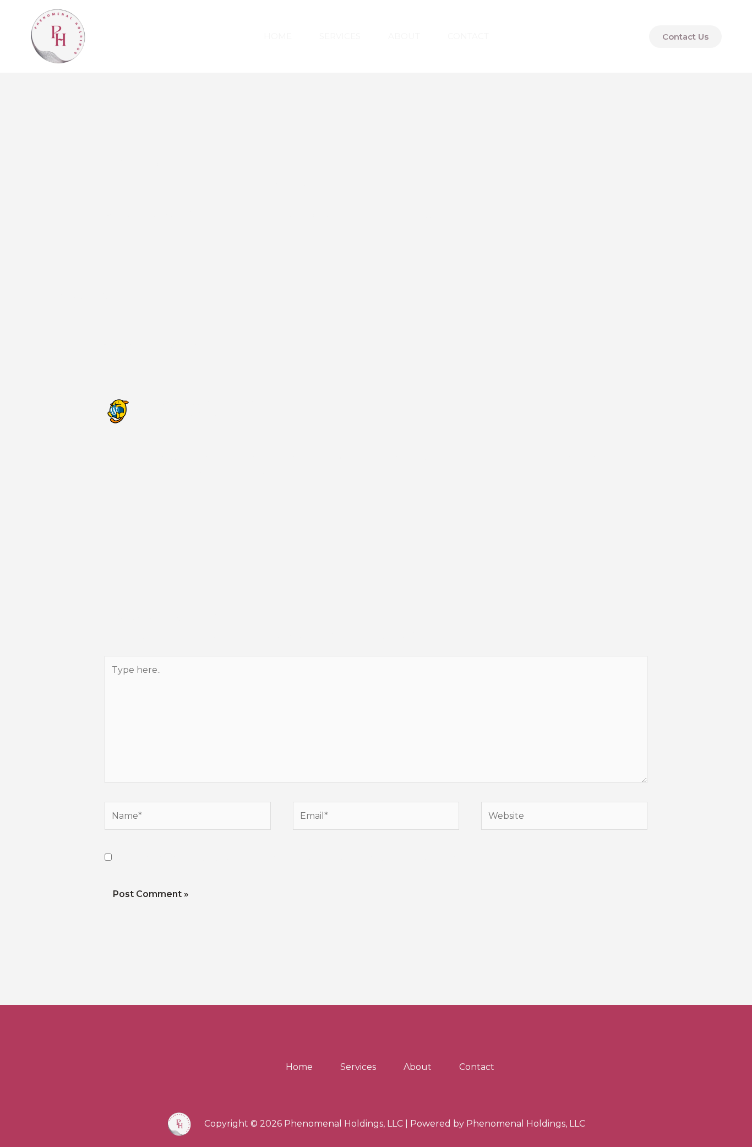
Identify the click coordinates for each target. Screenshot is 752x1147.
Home (278, 36)
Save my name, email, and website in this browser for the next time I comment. (291, 857)
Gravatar (264, 471)
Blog (172, 184)
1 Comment (130, 184)
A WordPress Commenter (199, 403)
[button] (685, 36)
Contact (468, 36)
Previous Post (82, 297)
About (404, 36)
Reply (634, 501)
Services (340, 36)
